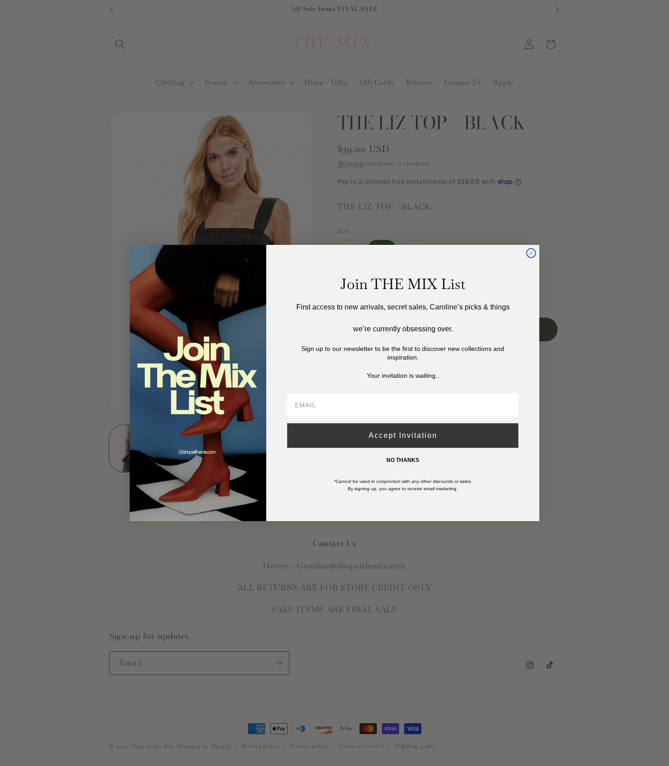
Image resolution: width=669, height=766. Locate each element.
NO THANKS (402, 460)
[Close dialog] (531, 253)
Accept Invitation (403, 435)
